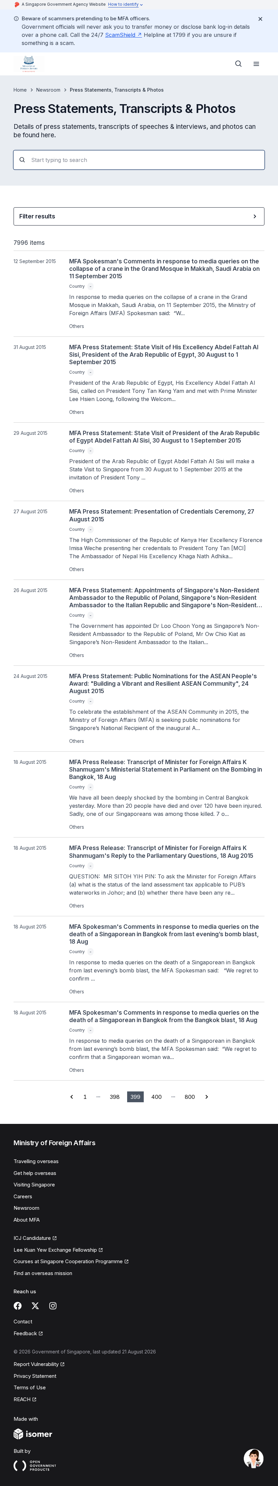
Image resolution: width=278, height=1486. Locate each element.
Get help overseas (35, 1173)
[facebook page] (18, 1306)
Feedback (25, 1333)
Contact (23, 1321)
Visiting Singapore (34, 1184)
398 (115, 1096)
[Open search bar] (239, 64)
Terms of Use (30, 1387)
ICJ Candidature (32, 1238)
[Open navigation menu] (256, 64)
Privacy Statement (35, 1376)
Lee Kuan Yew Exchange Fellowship (55, 1250)
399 (135, 1096)
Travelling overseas (36, 1161)
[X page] (35, 1306)
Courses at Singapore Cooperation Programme (68, 1261)
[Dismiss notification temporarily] (260, 19)
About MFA (27, 1220)
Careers (23, 1196)
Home (20, 90)
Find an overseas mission (43, 1273)
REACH (22, 1399)
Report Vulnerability (36, 1364)
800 (190, 1096)
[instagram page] (53, 1306)
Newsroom (48, 90)
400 (156, 1096)
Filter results (37, 216)
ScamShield (120, 34)
